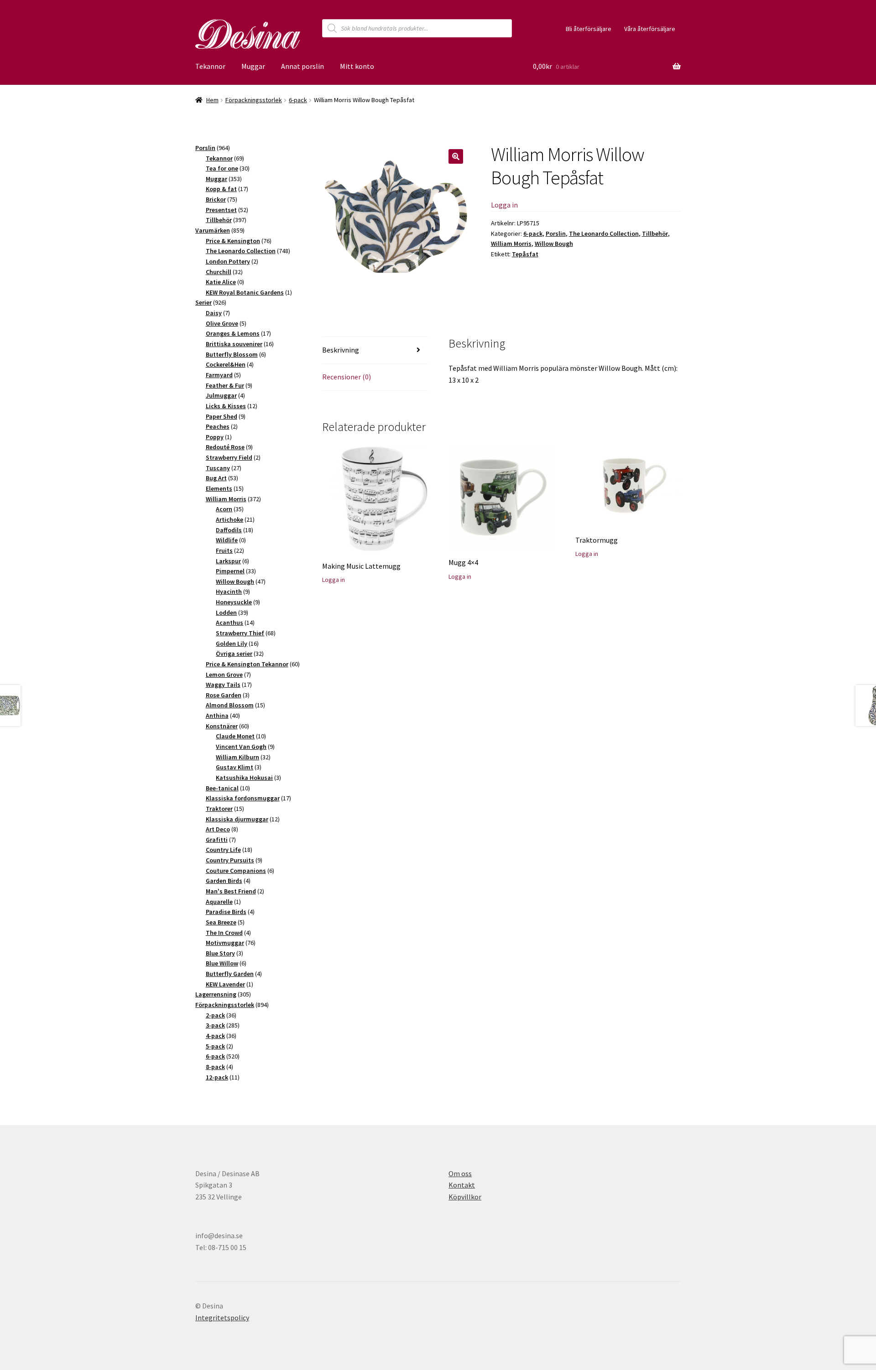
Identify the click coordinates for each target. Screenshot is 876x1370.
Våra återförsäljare (649, 29)
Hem (212, 100)
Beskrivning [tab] (340, 349)
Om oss (460, 1173)
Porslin (556, 233)
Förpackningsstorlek (253, 100)
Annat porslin (302, 66)
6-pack (298, 100)
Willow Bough (554, 243)
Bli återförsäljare (588, 29)
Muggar (253, 66)
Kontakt (461, 1184)
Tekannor (210, 66)
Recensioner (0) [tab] (346, 376)
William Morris (511, 243)
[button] (455, 156)
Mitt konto (357, 66)
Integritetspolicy (222, 1317)
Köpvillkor (464, 1196)
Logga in (504, 204)
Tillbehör (655, 233)
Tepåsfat (525, 254)
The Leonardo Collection (604, 233)
